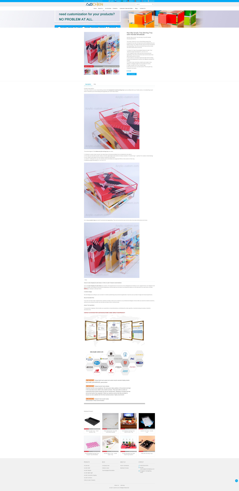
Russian (118, 1)
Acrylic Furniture (88, 477)
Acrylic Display (90, 283)
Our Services (108, 8)
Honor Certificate (124, 465)
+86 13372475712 (144, 465)
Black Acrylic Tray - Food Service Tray (92, 431)
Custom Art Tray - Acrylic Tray (147, 431)
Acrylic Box (86, 465)
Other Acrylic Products (103, 23)
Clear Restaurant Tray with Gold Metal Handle (110, 431)
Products (115, 8)
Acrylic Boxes (98, 283)
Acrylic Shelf (87, 468)
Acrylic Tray (114, 23)
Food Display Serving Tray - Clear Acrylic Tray (128, 431)
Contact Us (142, 8)
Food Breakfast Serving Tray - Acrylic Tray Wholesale (92, 454)
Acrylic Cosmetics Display (90, 475)
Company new (105, 465)
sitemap (123, 485)
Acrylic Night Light (88, 473)
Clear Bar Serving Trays (147, 453)
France (145, 1)
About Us (100, 8)
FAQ (95, 84)
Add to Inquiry (131, 74)
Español (138, 1)
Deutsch (131, 1)
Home (95, 8)
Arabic (124, 1)
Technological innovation (108, 470)
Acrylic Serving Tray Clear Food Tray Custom (128, 454)
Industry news (105, 468)
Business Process (124, 468)
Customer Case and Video (126, 8)
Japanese (151, 1)
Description (88, 84)
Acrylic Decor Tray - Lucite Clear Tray (110, 454)
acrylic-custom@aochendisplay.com (94, 1)
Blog (136, 8)
